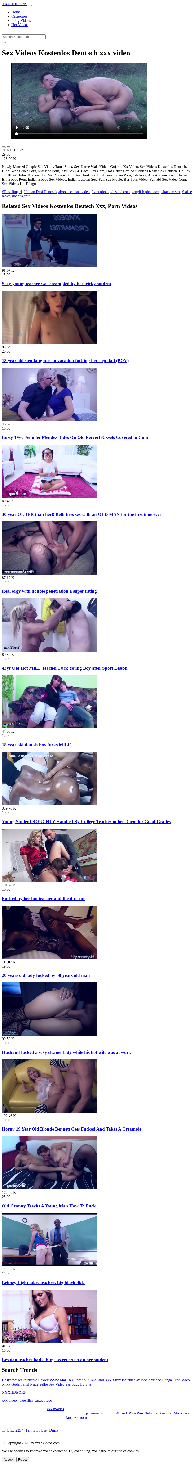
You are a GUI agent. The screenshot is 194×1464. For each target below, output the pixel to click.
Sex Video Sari (60, 1384)
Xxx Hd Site (81, 1384)
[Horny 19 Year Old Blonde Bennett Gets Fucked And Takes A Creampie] (49, 1111)
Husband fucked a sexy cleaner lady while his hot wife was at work (66, 1052)
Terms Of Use (36, 1430)
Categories (19, 16)
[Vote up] (4, 147)
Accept (8, 1459)
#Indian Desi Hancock (40, 192)
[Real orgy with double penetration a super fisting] (49, 573)
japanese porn (96, 1413)
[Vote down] (8, 147)
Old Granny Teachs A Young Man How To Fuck (49, 1205)
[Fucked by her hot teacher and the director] (49, 881)
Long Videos (21, 20)
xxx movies (55, 1409)
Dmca (53, 1430)
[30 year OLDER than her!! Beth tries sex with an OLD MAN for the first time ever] (49, 497)
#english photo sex (145, 192)
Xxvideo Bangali (161, 1380)
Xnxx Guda (11, 1384)
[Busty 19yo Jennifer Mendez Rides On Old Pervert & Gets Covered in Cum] (49, 420)
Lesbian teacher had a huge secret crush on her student (55, 1359)
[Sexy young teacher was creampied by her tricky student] (49, 266)
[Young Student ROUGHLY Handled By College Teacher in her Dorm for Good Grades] (49, 804)
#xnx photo (100, 192)
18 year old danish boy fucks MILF (36, 744)
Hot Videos (19, 25)
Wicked (121, 1413)
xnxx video (43, 1400)
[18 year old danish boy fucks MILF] (49, 727)
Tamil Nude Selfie (34, 1384)
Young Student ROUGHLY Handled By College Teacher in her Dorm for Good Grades (86, 821)
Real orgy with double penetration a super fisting (49, 591)
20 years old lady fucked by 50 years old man (46, 975)
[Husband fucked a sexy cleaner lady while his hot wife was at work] (49, 1034)
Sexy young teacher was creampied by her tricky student (56, 283)
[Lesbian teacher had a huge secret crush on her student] (49, 1342)
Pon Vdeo (182, 1380)
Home (16, 12)
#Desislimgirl (12, 192)
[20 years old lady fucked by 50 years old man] (49, 958)
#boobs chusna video (74, 192)
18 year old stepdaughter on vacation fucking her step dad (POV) (65, 360)
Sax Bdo (140, 1380)
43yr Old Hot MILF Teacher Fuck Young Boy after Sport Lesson (65, 668)
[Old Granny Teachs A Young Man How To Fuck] (49, 1188)
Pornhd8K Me (85, 1380)
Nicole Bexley (38, 1380)
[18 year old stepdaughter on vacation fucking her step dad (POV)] (49, 343)
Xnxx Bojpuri (122, 1380)
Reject (22, 1459)
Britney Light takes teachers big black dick (43, 1282)
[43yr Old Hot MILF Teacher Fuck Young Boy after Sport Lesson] (49, 650)
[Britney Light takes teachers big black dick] (49, 1265)
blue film (26, 1400)
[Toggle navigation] (30, 5)
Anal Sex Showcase (174, 1413)
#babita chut (21, 196)
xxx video (9, 1400)
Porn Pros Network (143, 1413)
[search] (4, 42)
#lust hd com (120, 192)
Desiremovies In (14, 1380)
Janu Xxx (104, 1380)
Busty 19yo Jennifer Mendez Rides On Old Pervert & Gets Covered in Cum (75, 437)
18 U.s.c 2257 (12, 1430)
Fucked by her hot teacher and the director (43, 898)
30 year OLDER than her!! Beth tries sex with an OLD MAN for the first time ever (81, 514)
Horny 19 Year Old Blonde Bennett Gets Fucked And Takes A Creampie (71, 1128)
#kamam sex (170, 192)
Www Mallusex (62, 1380)
